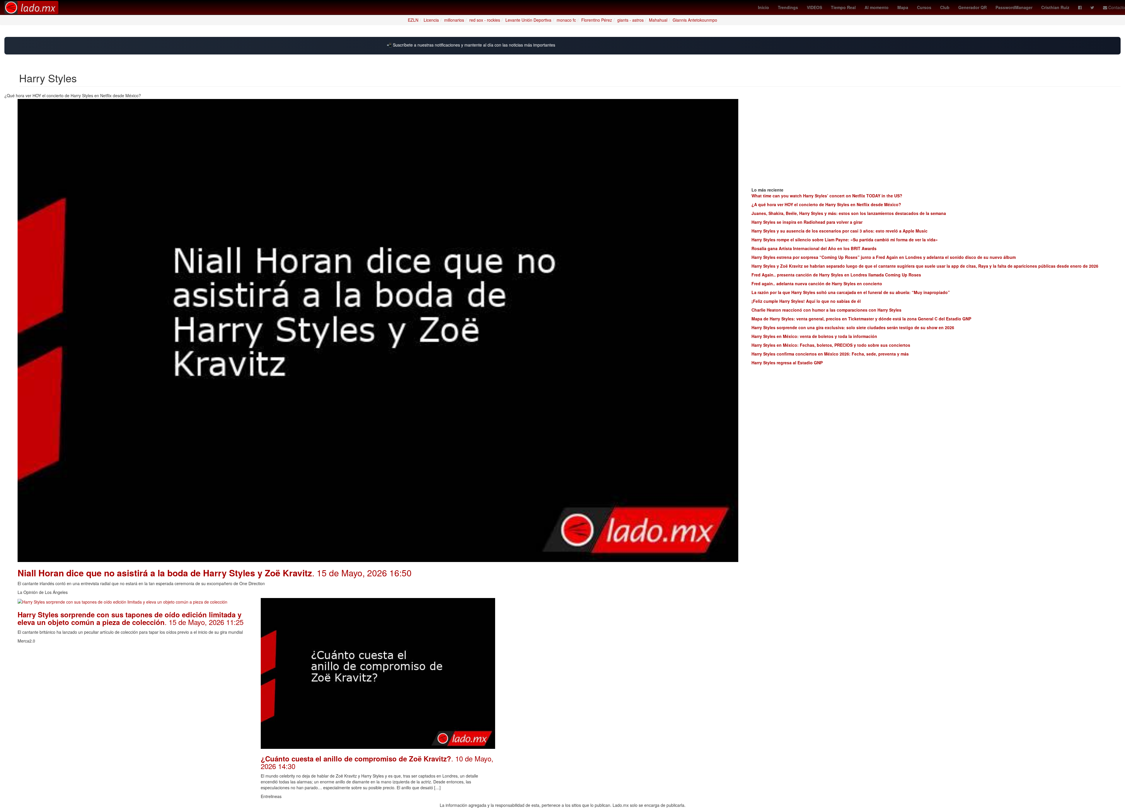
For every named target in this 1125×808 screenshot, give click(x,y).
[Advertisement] (621, 639)
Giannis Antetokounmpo (695, 20)
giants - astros (630, 20)
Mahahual (658, 20)
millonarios (454, 20)
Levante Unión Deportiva (528, 20)
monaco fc (566, 20)
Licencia (431, 20)
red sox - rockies (484, 20)
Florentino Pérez (596, 20)
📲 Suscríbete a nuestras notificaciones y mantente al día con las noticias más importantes (471, 45)
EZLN (413, 20)
